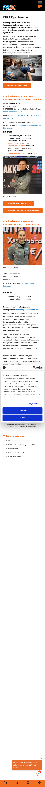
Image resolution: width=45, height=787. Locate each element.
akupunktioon (21, 125)
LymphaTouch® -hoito (16, 146)
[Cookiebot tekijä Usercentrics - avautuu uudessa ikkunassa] (32, 367)
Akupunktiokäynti (14, 143)
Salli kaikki (22, 410)
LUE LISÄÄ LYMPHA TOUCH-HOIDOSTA (23, 210)
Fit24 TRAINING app (15, 449)
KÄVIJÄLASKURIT (14, 457)
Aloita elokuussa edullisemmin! (19, 441)
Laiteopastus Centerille (16, 453)
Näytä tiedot (33, 404)
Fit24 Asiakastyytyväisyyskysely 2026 (21, 445)
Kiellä (22, 418)
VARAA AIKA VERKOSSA (17, 85)
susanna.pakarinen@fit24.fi (27, 310)
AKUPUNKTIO (20, 116)
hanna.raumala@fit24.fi (12, 112)
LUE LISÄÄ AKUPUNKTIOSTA (19, 203)
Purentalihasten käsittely (17, 153)
